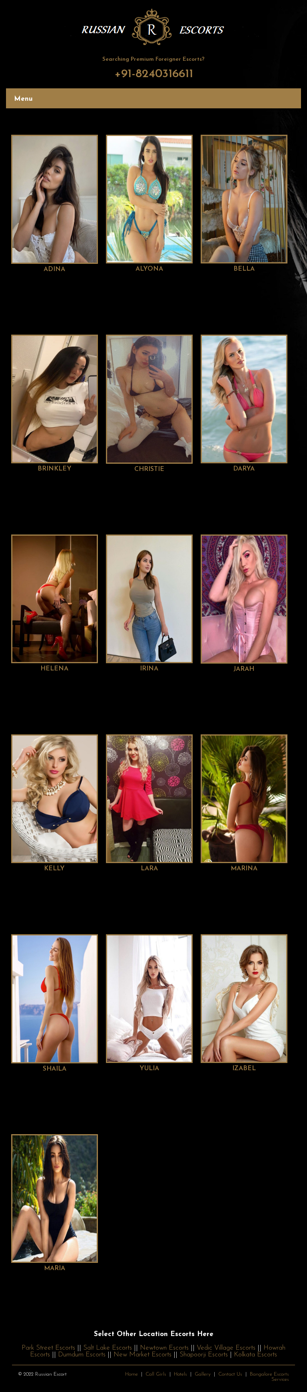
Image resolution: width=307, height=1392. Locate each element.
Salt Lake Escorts (107, 1347)
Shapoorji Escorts (203, 1354)
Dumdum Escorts (82, 1354)
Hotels (180, 1374)
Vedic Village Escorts (226, 1347)
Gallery (203, 1374)
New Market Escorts (142, 1354)
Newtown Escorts (164, 1347)
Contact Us (230, 1374)
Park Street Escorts (48, 1347)
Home (131, 1374)
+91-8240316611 (153, 74)
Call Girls (156, 1374)
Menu (23, 99)
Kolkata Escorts (255, 1354)
